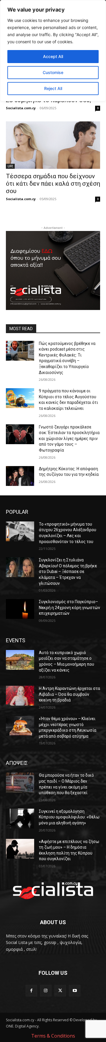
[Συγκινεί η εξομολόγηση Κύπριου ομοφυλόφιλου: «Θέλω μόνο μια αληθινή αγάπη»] (20, 819)
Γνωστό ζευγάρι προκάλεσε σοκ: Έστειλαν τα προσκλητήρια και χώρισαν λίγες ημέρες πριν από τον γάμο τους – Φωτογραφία (69, 438)
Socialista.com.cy (21, 108)
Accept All (53, 56)
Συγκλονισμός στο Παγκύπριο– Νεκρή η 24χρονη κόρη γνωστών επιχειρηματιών (69, 607)
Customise (53, 72)
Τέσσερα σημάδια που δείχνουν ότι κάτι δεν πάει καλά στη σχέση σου (53, 184)
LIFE (10, 166)
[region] (53, 50)
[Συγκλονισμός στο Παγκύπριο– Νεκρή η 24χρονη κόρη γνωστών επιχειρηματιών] (20, 609)
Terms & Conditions (53, 1036)
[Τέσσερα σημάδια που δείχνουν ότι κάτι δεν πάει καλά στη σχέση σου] (53, 145)
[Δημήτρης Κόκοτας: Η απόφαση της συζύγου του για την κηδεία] (20, 476)
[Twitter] (60, 990)
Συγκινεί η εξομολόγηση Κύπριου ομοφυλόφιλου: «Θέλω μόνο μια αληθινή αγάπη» (69, 817)
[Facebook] (31, 990)
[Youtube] (74, 990)
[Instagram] (46, 990)
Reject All (53, 88)
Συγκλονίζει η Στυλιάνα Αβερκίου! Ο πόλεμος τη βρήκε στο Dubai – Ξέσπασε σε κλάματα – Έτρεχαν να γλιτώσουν (68, 571)
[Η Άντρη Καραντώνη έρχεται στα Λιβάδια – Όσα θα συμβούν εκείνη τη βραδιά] (20, 696)
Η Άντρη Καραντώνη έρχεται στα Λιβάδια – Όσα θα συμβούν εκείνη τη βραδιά (69, 694)
